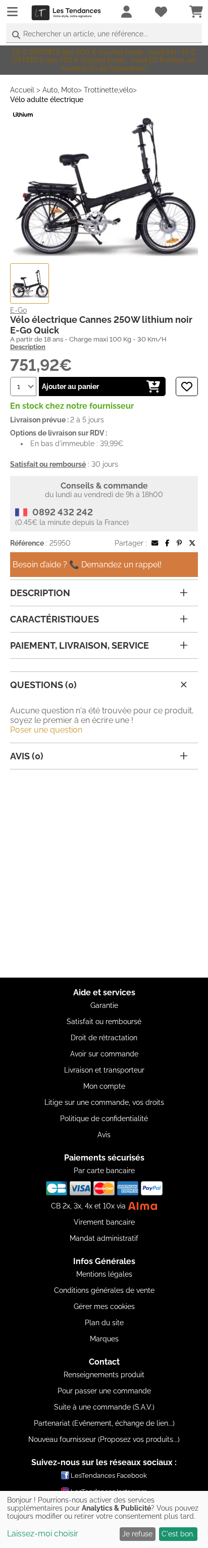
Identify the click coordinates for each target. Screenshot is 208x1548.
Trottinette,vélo (108, 90)
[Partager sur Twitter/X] (192, 543)
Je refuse (137, 1534)
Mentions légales (104, 1274)
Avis (104, 1135)
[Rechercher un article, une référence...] (16, 35)
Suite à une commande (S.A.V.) (104, 1407)
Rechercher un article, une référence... (85, 34)
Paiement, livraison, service (79, 645)
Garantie (104, 1005)
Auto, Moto (60, 90)
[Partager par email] (155, 543)
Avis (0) (26, 756)
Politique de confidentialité (104, 1119)
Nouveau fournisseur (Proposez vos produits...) (104, 1439)
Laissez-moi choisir (42, 1533)
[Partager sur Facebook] (167, 543)
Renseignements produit (104, 1375)
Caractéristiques (54, 619)
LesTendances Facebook (109, 1475)
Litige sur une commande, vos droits (104, 1102)
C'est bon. (178, 1534)
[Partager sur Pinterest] (179, 543)
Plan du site (104, 1323)
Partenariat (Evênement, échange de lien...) (104, 1423)
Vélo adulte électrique (46, 99)
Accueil (22, 90)
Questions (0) (43, 685)
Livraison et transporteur (104, 1070)
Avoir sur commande (104, 1054)
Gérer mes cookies (104, 1306)
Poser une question (46, 730)
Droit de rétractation (104, 1038)
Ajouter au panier (70, 386)
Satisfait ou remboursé (104, 1022)
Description (27, 347)
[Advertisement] (104, 873)
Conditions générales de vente (104, 1290)
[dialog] (104, 1519)
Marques (104, 1339)
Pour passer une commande (104, 1391)
